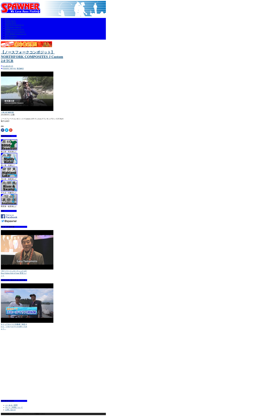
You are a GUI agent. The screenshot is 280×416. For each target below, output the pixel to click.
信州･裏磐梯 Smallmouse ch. (15, 34)
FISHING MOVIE (9, 68)
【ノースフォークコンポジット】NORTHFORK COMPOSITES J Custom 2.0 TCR (32, 56)
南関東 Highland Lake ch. (14, 29)
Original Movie (10, 23)
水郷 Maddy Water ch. (13, 27)
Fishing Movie (10, 21)
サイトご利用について (14, 407)
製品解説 (20, 68)
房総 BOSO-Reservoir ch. (14, 25)
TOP (7, 19)
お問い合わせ (10, 410)
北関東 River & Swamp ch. (15, 32)
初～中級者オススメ (13, 38)
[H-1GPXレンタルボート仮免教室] (26, 46)
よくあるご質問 (11, 405)
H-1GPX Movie (11, 36)
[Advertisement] (14, 365)
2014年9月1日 (8, 66)
